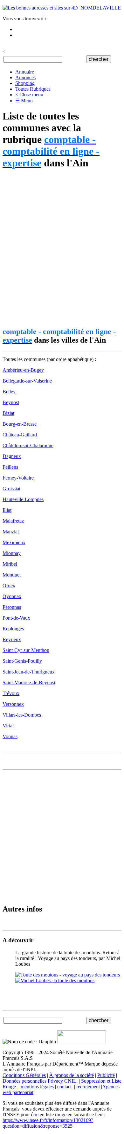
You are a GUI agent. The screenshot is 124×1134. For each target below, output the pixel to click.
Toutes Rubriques (33, 89)
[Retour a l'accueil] (62, 7)
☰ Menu (24, 100)
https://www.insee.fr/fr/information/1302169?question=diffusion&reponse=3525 (48, 1123)
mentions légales (37, 1086)
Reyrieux (12, 639)
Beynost (11, 402)
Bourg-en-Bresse (20, 424)
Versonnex (13, 704)
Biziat (8, 413)
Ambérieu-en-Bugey (23, 370)
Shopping (25, 83)
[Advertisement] (62, 248)
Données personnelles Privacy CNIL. (40, 1081)
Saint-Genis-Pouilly (22, 661)
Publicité (106, 1075)
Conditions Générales (24, 1075)
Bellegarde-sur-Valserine (27, 380)
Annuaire (24, 71)
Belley (9, 391)
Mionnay (12, 553)
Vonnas (10, 736)
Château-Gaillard (20, 434)
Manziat (11, 531)
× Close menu (29, 94)
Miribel (10, 564)
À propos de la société (71, 1075)
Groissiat (11, 488)
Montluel (12, 574)
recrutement (88, 1086)
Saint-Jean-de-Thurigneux (29, 671)
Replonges (13, 628)
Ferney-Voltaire (18, 477)
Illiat (7, 510)
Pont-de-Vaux (16, 618)
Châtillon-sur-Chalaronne (28, 445)
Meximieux (14, 542)
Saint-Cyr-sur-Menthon (26, 650)
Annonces (25, 77)
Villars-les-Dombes (22, 715)
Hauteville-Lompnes (23, 499)
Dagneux (12, 456)
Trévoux (11, 693)
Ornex (9, 585)
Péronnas (12, 607)
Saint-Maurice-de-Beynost (29, 682)
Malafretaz (13, 521)
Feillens (10, 467)
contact (64, 1086)
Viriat (8, 725)
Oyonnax (12, 596)
